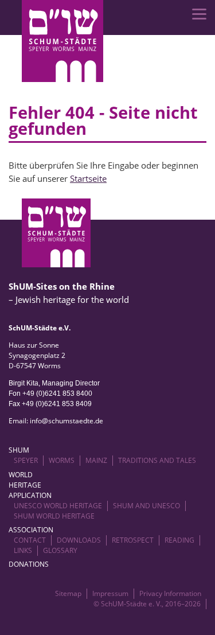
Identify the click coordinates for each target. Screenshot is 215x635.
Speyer (26, 460)
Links (23, 550)
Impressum (110, 593)
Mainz (96, 460)
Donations (29, 564)
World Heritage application (30, 485)
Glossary (60, 550)
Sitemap (68, 593)
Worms (62, 460)
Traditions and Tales (157, 460)
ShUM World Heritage (54, 516)
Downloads (79, 540)
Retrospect (133, 540)
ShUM (19, 450)
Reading (179, 540)
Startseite (88, 178)
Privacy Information (170, 593)
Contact (30, 540)
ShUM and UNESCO (146, 506)
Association (31, 530)
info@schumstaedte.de (66, 421)
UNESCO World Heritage (58, 506)
